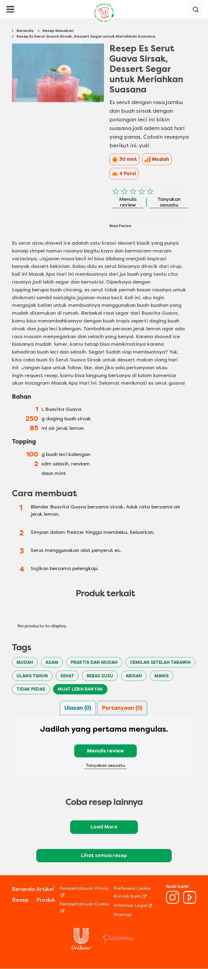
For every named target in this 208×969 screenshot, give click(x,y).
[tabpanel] (104, 749)
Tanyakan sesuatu (105, 765)
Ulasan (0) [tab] (77, 708)
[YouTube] (189, 902)
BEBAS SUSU (100, 675)
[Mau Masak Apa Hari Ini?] (196, 9)
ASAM (52, 662)
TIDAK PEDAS (31, 689)
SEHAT (67, 675)
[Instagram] (172, 902)
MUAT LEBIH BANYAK (80, 689)
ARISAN (134, 675)
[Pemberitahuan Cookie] (85, 910)
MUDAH (25, 662)
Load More (104, 827)
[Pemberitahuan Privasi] (85, 894)
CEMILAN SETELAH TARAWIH (160, 662)
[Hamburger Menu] (10, 8)
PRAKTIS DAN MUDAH (94, 662)
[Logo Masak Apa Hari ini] (104, 23)
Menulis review (105, 751)
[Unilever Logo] (81, 948)
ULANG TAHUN (32, 675)
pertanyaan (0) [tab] (122, 708)
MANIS (161, 675)
